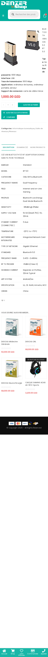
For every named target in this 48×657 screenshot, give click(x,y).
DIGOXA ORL (30, 341)
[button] (15, 112)
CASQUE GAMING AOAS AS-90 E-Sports (35, 383)
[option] (21, 47)
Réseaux (12, 131)
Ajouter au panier (30, 105)
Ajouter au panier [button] (6, 335)
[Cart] (45, 16)
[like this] (2, 300)
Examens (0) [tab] (22, 147)
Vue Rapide (18, 335)
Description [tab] (8, 147)
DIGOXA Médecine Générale (9, 342)
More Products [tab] (37, 147)
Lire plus (30, 376)
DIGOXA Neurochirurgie (11, 383)
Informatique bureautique (23, 128)
